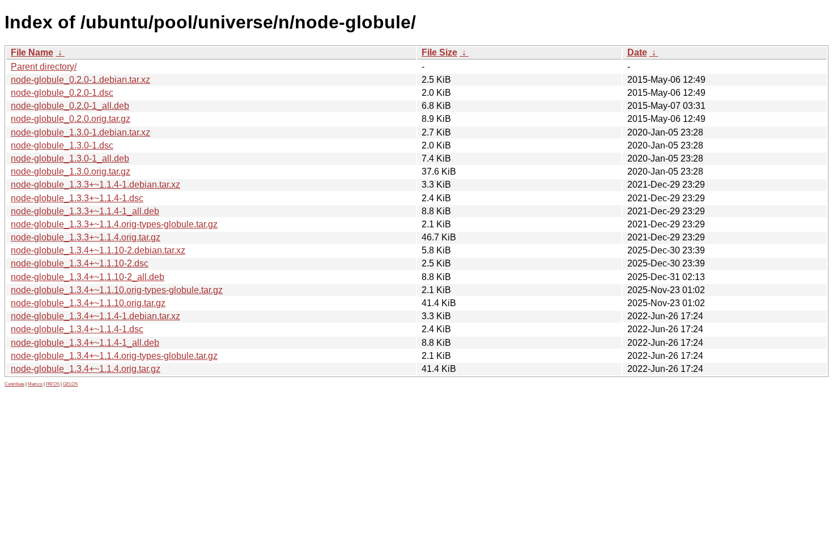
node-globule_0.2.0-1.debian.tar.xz (80, 79)
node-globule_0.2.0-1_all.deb (70, 106)
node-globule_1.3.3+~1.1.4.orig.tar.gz (85, 237)
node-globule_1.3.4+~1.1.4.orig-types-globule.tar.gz (114, 356)
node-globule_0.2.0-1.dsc (62, 93)
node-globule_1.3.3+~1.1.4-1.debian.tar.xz (95, 184)
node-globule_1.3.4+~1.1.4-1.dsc (77, 329)
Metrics (35, 384)
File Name (32, 52)
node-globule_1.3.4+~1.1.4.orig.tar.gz (85, 369)
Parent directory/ (43, 66)
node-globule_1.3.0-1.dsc (62, 145)
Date (637, 52)
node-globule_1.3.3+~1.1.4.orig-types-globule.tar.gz (114, 224)
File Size (439, 52)
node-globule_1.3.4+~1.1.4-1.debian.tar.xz (95, 316)
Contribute (14, 384)
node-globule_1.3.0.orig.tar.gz (70, 171)
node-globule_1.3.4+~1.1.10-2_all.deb (87, 277)
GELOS (70, 384)
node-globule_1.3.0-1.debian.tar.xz (80, 132)
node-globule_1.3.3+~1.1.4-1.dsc (77, 198)
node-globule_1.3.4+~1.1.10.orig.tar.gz (88, 303)
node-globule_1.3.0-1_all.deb (70, 158)
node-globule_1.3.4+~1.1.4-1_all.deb (85, 343)
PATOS (53, 384)
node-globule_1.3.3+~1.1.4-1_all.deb (85, 211)
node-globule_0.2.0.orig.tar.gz (70, 119)
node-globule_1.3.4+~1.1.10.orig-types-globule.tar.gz (117, 290)
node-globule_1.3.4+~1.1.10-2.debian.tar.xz (98, 250)
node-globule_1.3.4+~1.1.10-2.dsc (79, 263)
